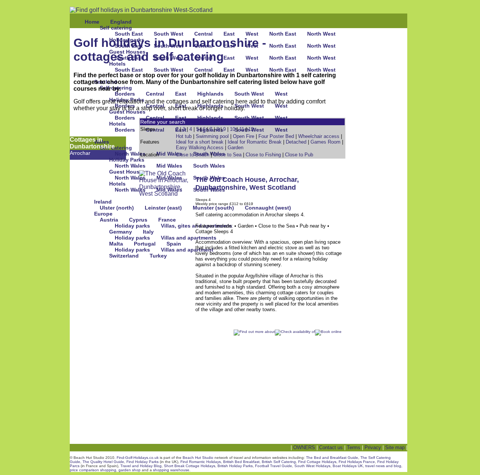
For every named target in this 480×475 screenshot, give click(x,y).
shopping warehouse (171, 470)
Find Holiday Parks (142, 462)
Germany (120, 232)
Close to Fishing (263, 154)
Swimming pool (212, 136)
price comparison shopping (93, 470)
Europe (103, 214)
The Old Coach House (230, 179)
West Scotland (272, 187)
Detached (296, 142)
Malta (116, 244)
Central (203, 34)
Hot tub (184, 136)
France (167, 220)
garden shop (129, 470)
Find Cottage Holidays (317, 462)
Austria (109, 220)
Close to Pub (299, 154)
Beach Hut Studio (198, 458)
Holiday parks (132, 226)
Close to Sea (227, 154)
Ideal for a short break (200, 142)
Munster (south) (213, 208)
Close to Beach (192, 154)
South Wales (209, 166)
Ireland (103, 202)
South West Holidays (312, 466)
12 (251, 129)
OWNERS (304, 447)
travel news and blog (383, 466)
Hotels (117, 124)
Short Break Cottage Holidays (189, 466)
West (252, 34)
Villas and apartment (187, 250)
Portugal (145, 244)
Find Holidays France (357, 462)
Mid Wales (169, 154)
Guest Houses (127, 112)
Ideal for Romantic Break (255, 142)
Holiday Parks (126, 160)
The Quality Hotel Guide (103, 462)
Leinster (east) (163, 208)
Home (92, 22)
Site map (395, 447)
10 (232, 129)
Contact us (331, 447)
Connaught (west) (268, 208)
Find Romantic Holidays (200, 462)
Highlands (210, 94)
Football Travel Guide (273, 466)
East (229, 34)
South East (129, 34)
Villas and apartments (188, 238)
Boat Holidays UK (348, 466)
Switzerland (124, 256)
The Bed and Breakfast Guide (332, 458)
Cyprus (138, 220)
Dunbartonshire (220, 187)
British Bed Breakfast (241, 462)
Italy (148, 232)
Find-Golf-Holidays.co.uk (138, 458)
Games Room (325, 142)
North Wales (130, 154)
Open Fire (243, 136)
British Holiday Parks (235, 466)
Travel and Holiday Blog (141, 466)
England (121, 22)
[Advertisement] (381, 255)
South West (168, 34)
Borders (125, 94)
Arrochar (80, 153)
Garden (235, 147)
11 (241, 129)
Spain (173, 244)
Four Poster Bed (276, 136)
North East (282, 34)
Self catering (116, 28)
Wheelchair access (318, 136)
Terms (353, 447)
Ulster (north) (117, 208)
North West (321, 34)
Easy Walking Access (200, 147)
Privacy (372, 447)
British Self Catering (279, 462)
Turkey (158, 256)
